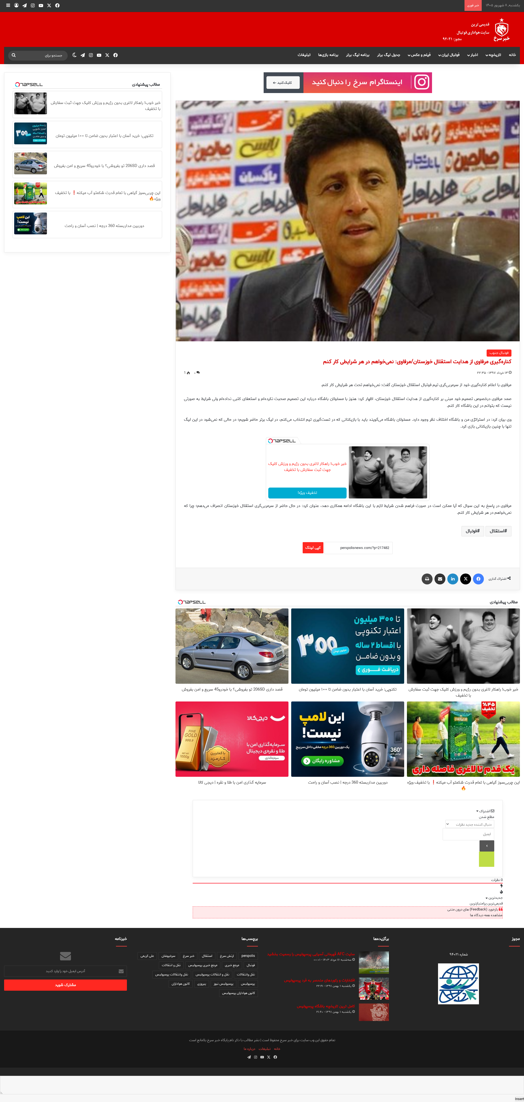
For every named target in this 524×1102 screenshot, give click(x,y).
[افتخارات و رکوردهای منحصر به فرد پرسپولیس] (374, 988)
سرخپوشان (168, 955)
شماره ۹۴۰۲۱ (458, 954)
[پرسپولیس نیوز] (480, 29)
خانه (512, 55)
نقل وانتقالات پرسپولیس (171, 974)
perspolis (248, 955)
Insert (519, 1099)
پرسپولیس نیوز (223, 983)
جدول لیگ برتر (388, 55)
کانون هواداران (181, 983)
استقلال (497, 531)
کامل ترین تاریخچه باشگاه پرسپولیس (326, 1006)
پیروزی (201, 983)
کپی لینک (313, 548)
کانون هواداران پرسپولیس (238, 993)
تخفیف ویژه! (307, 493)
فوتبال (471, 531)
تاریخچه (495, 55)
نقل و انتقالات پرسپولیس (212, 974)
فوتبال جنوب (499, 353)
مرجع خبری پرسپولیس (202, 965)
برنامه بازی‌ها (328, 55)
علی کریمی (147, 955)
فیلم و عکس (421, 55)
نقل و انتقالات (171, 965)
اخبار (474, 55)
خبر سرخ (188, 955)
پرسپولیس (248, 983)
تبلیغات (304, 55)
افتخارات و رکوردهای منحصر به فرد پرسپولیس (319, 980)
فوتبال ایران (451, 55)
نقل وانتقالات (246, 974)
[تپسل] (270, 441)
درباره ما (249, 1049)
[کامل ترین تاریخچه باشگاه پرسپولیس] (374, 1012)
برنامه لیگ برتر (358, 55)
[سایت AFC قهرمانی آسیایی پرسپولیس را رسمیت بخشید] (374, 962)
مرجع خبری (232, 965)
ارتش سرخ (227, 955)
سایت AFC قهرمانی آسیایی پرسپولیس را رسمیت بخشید (311, 954)
